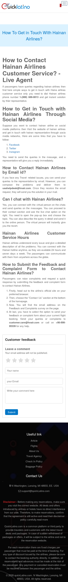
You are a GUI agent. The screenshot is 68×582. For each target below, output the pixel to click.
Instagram (14, 151)
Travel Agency (34, 456)
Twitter (12, 148)
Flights (34, 446)
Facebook (14, 144)
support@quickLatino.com (35, 491)
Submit (11, 412)
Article (34, 440)
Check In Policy (34, 461)
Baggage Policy (34, 466)
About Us (34, 451)
